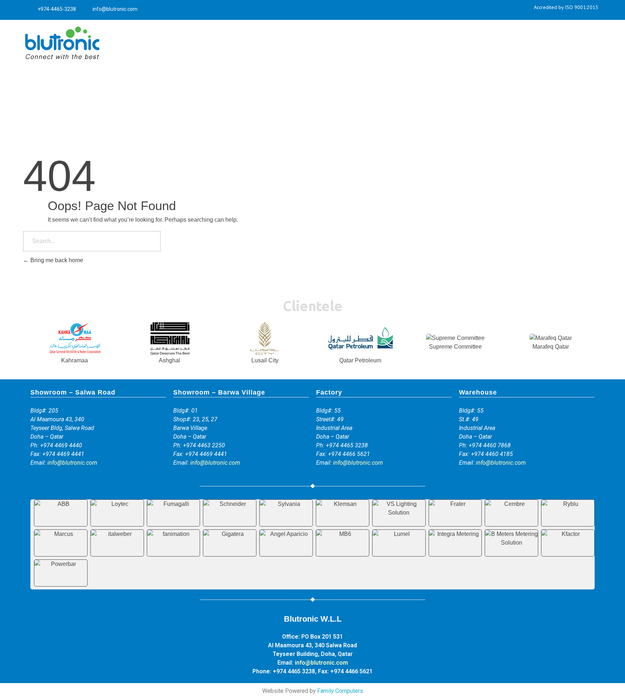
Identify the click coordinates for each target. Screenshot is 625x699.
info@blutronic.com (72, 462)
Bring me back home (56, 260)
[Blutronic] (62, 43)
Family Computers (340, 690)
